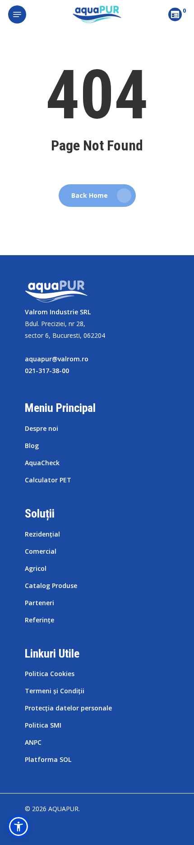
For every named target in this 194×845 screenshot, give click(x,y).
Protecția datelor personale (68, 708)
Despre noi (41, 428)
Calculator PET (48, 480)
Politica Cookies (49, 673)
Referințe (39, 620)
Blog (32, 445)
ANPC (33, 742)
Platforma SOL (48, 759)
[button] (18, 826)
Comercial (40, 551)
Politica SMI (43, 725)
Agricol (35, 568)
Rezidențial (42, 534)
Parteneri (39, 602)
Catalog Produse (51, 585)
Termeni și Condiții (54, 690)
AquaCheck (42, 462)
